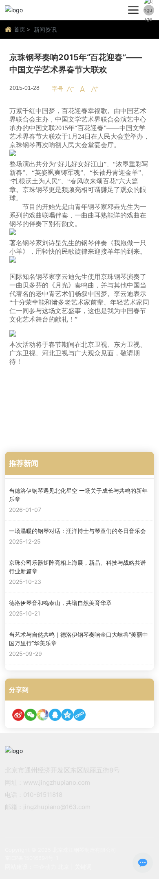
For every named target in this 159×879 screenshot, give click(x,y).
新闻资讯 (45, 29)
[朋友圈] (43, 715)
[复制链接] (79, 715)
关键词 (83, 866)
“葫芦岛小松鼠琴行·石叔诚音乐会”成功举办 (90, 426)
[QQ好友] (55, 715)
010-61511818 (42, 794)
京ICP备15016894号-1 (31, 858)
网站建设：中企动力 (30, 866)
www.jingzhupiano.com (56, 782)
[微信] (30, 715)
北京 (63, 866)
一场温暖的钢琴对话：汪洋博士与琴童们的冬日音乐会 (77, 530)
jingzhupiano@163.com (57, 807)
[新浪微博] (18, 715)
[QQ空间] (67, 715)
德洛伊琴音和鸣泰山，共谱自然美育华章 (60, 602)
